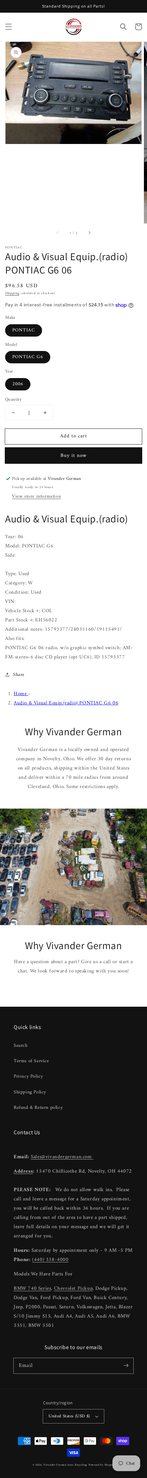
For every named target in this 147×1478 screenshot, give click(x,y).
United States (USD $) (69, 1416)
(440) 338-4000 (50, 1259)
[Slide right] (89, 233)
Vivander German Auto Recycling (65, 1465)
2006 (17, 384)
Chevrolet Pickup (73, 1288)
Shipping (12, 293)
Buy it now (74, 455)
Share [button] (19, 674)
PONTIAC (23, 330)
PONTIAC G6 (27, 357)
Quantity (13, 399)
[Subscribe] (125, 1365)
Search (21, 1045)
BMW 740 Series (32, 1288)
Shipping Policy (30, 1092)
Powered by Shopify (102, 1465)
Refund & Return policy (38, 1107)
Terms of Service (31, 1061)
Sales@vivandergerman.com (62, 1157)
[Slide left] (57, 233)
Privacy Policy (28, 1076)
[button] (8, 26)
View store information (36, 496)
